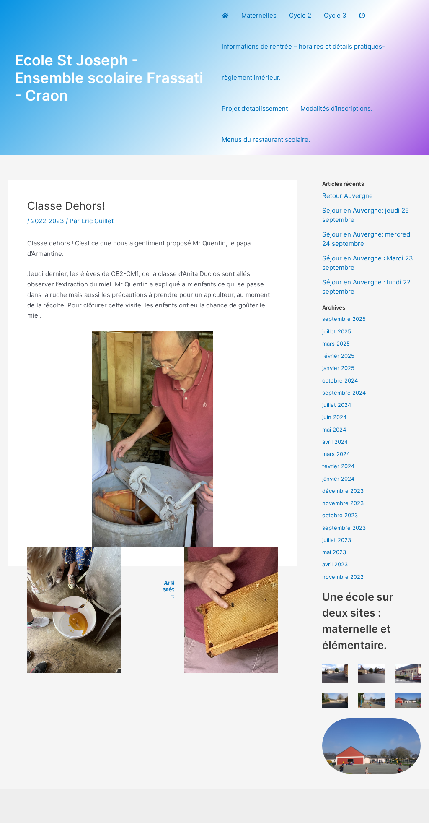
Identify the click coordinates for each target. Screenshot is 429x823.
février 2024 (338, 466)
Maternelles (259, 15)
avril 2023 (335, 564)
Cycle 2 (300, 15)
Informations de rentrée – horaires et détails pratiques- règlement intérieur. (303, 61)
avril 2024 (335, 441)
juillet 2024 (336, 404)
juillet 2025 (336, 331)
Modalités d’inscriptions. (336, 108)
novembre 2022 (343, 576)
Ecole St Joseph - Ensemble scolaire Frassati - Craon (109, 77)
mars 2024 (336, 454)
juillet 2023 (336, 540)
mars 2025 (336, 343)
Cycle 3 (335, 15)
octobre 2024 (340, 380)
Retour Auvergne (347, 196)
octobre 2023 (340, 515)
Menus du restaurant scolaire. (266, 139)
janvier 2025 (338, 368)
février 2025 (338, 355)
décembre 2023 (343, 490)
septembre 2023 (344, 527)
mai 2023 (334, 552)
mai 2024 (334, 429)
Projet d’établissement (255, 108)
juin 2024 (334, 417)
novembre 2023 (343, 503)
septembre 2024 (344, 392)
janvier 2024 (338, 478)
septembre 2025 (344, 318)
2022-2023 (47, 221)
